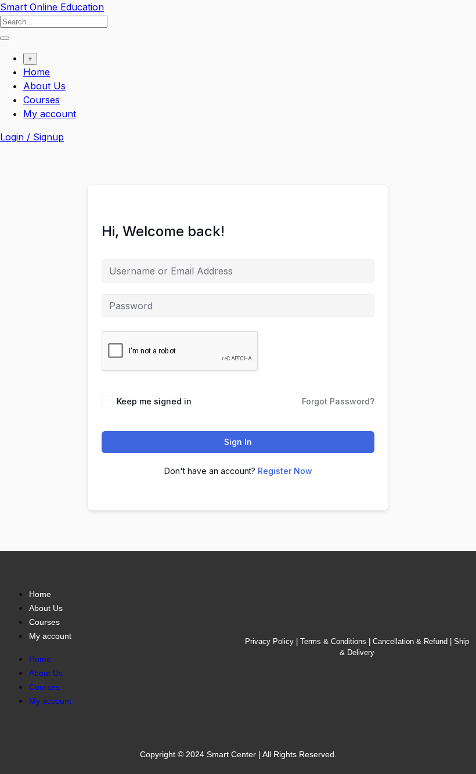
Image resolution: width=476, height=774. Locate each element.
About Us (44, 86)
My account (49, 114)
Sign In (238, 442)
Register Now (285, 471)
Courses (41, 100)
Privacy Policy (269, 641)
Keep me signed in (154, 401)
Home (36, 72)
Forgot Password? (338, 401)
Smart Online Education (52, 7)
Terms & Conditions (333, 641)
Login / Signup (32, 137)
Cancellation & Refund (410, 641)
